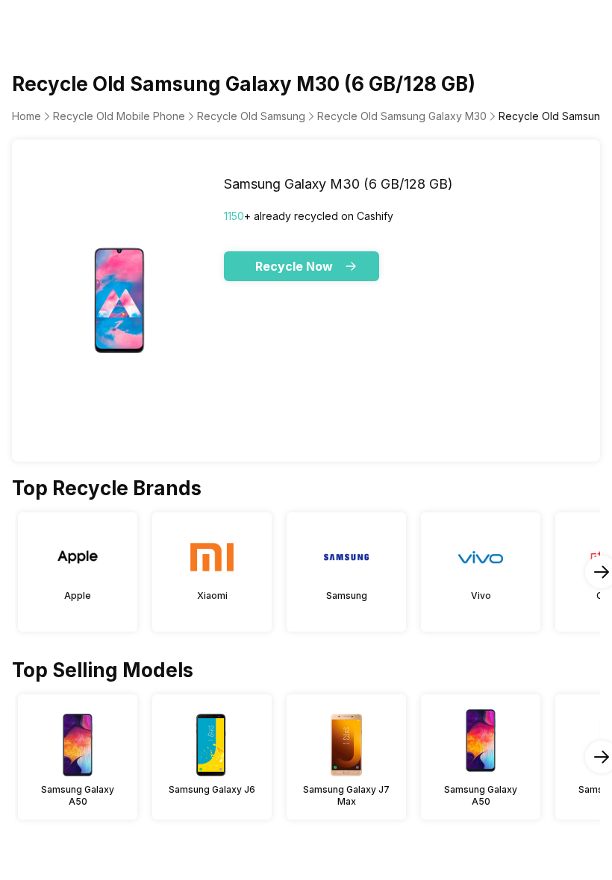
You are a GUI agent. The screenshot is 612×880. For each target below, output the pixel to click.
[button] (301, 266)
